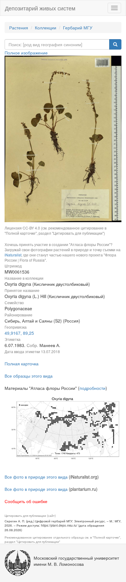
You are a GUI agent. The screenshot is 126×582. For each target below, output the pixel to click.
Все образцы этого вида (29, 376)
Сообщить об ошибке (26, 501)
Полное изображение (26, 53)
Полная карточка (22, 363)
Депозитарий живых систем (40, 8)
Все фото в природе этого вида (36, 477)
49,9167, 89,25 (19, 333)
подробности (93, 388)
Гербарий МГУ (77, 27)
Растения (18, 27)
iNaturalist (13, 254)
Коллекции (45, 27)
